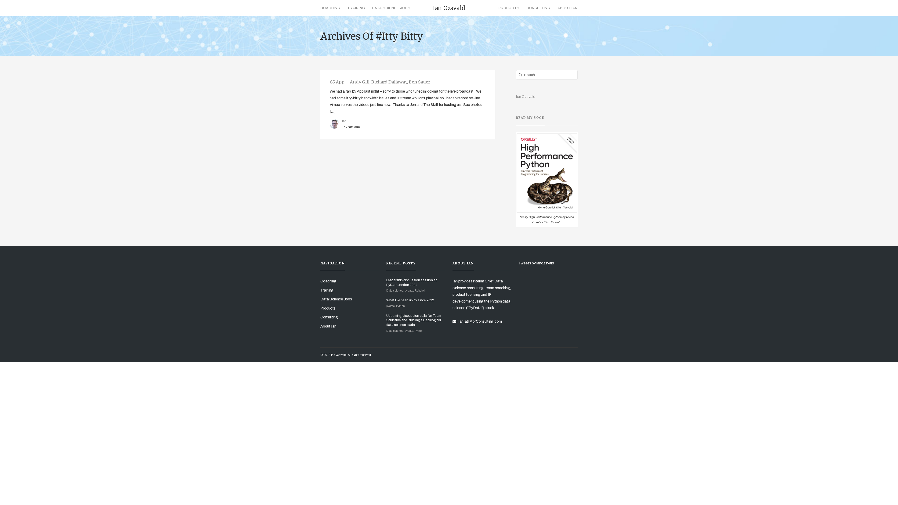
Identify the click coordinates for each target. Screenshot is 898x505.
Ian (344, 121)
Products (509, 8)
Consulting (538, 8)
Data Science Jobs (391, 8)
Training (356, 8)
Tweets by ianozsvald (536, 263)
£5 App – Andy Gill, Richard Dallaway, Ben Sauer (380, 82)
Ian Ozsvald (525, 97)
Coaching (330, 8)
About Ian (568, 8)
